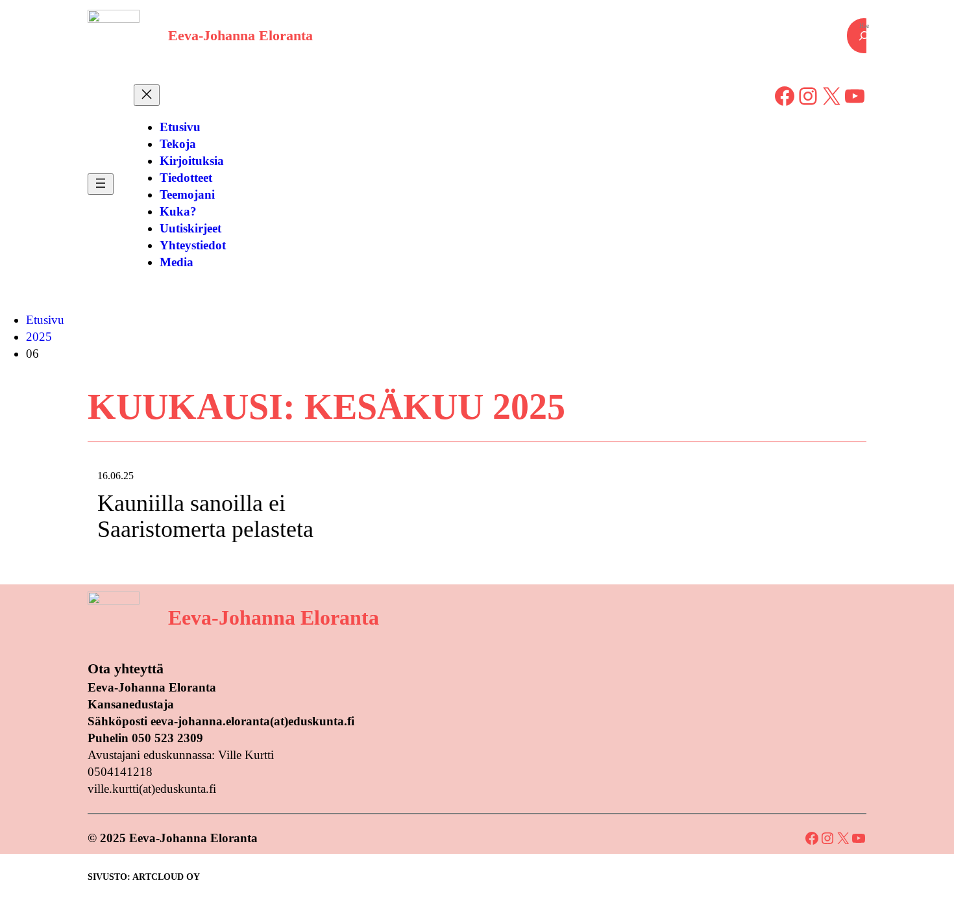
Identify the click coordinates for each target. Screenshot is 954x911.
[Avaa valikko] (101, 184)
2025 (39, 336)
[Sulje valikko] (147, 95)
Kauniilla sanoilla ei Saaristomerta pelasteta (205, 516)
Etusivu (45, 320)
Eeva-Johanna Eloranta (240, 35)
